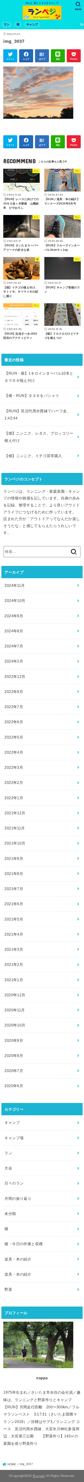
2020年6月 (13, 1086)
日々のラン (14, 1183)
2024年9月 (13, 616)
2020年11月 (14, 1010)
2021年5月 (13, 919)
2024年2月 (13, 661)
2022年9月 (13, 692)
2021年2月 (13, 964)
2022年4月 (13, 752)
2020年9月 (13, 1040)
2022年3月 (13, 767)
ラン (7, 24)
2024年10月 (14, 600)
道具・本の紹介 (17, 1259)
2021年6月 (13, 904)
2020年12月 (14, 995)
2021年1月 (13, 980)
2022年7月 (13, 707)
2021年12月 (14, 813)
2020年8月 (13, 1055)
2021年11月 (14, 828)
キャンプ (32, 24)
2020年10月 (14, 1025)
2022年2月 (13, 782)
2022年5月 (13, 737)
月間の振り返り (17, 1198)
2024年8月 (13, 631)
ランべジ (38, 1476)
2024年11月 (14, 585)
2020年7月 (13, 1071)
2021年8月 (13, 873)
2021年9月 (13, 858)
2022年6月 (13, 722)
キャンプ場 (14, 1138)
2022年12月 (14, 676)
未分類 (10, 1213)
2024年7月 (13, 646)
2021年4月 (13, 934)
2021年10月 (14, 843)
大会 (8, 1168)
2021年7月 (13, 889)
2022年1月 (13, 798)
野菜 (8, 1289)
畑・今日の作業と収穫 (23, 1244)
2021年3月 (13, 949)
